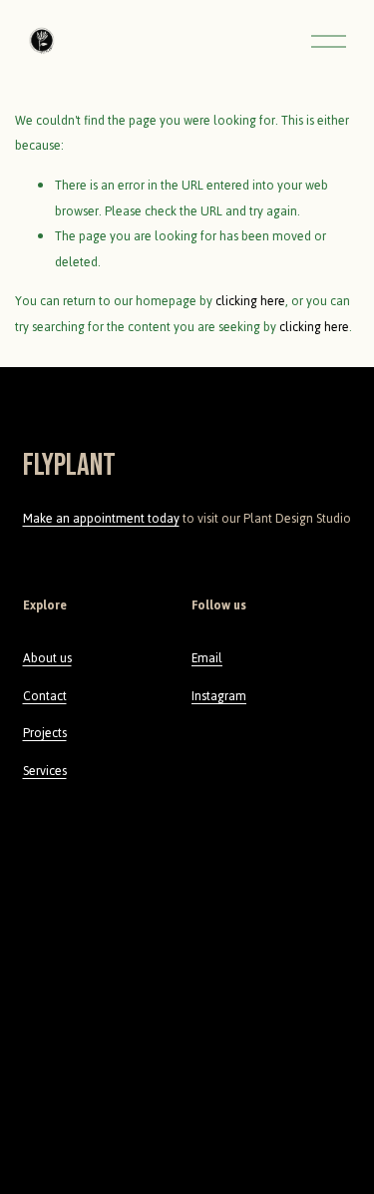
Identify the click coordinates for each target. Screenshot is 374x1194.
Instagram (218, 696)
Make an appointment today (101, 519)
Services (45, 771)
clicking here (250, 301)
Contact (45, 696)
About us (47, 658)
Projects (45, 733)
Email (206, 658)
